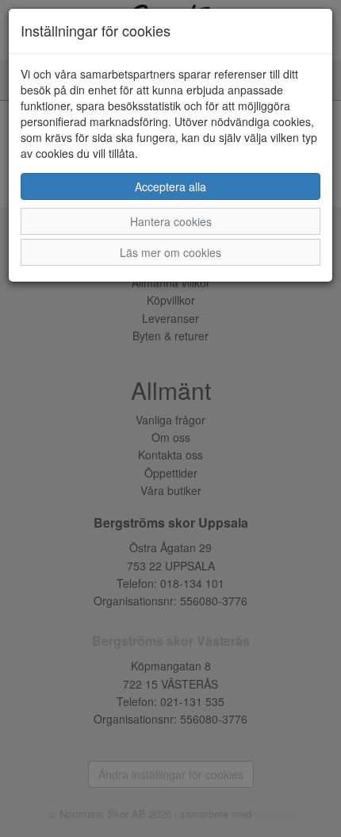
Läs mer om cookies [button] (170, 252)
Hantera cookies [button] (171, 221)
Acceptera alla (170, 186)
